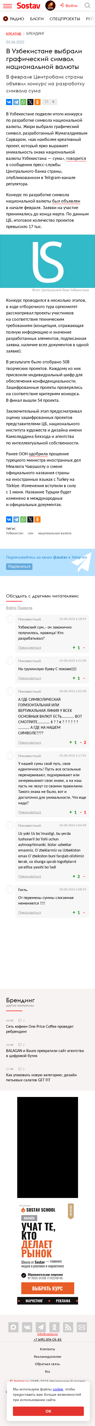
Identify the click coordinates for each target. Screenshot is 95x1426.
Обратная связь (47, 1364)
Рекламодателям (47, 1357)
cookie (58, 1389)
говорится (76, 158)
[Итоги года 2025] (52, 6)
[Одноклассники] (37, 102)
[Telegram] (16, 102)
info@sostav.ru (47, 1334)
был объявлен (66, 201)
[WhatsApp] (23, 102)
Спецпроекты (65, 18)
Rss (47, 1372)
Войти (11, 608)
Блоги (37, 18)
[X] (30, 102)
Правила (24, 608)
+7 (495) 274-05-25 (47, 1339)
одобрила (38, 454)
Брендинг (20, 1000)
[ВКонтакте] (9, 102)
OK (48, 1411)
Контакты (47, 1349)
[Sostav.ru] (29, 5)
